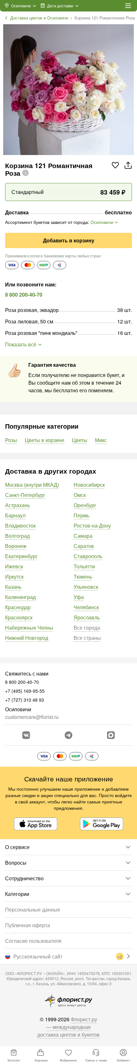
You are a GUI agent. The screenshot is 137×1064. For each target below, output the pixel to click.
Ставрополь (88, 556)
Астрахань (17, 505)
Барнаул (15, 515)
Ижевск (14, 566)
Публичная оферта (27, 925)
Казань (13, 586)
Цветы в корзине (44, 440)
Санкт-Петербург (25, 495)
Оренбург (85, 505)
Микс (101, 440)
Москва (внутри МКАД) (32, 484)
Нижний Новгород (26, 637)
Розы (11, 440)
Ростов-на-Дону (92, 525)
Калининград (20, 597)
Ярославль (87, 617)
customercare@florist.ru (32, 716)
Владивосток (20, 525)
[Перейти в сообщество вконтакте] (26, 735)
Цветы (79, 440)
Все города (87, 627)
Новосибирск (89, 484)
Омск (80, 495)
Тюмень (83, 576)
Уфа (79, 597)
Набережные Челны (29, 627)
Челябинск (86, 607)
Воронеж (15, 546)
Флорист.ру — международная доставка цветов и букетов (68, 1027)
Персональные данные (32, 909)
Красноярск (18, 617)
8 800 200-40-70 (23, 294)
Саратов (84, 546)
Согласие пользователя (33, 940)
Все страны (87, 637)
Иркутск (14, 576)
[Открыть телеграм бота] (68, 735)
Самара (83, 535)
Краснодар (18, 607)
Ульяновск (86, 586)
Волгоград (17, 535)
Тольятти (84, 566)
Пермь (81, 515)
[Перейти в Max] (111, 735)
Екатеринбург (21, 556)
